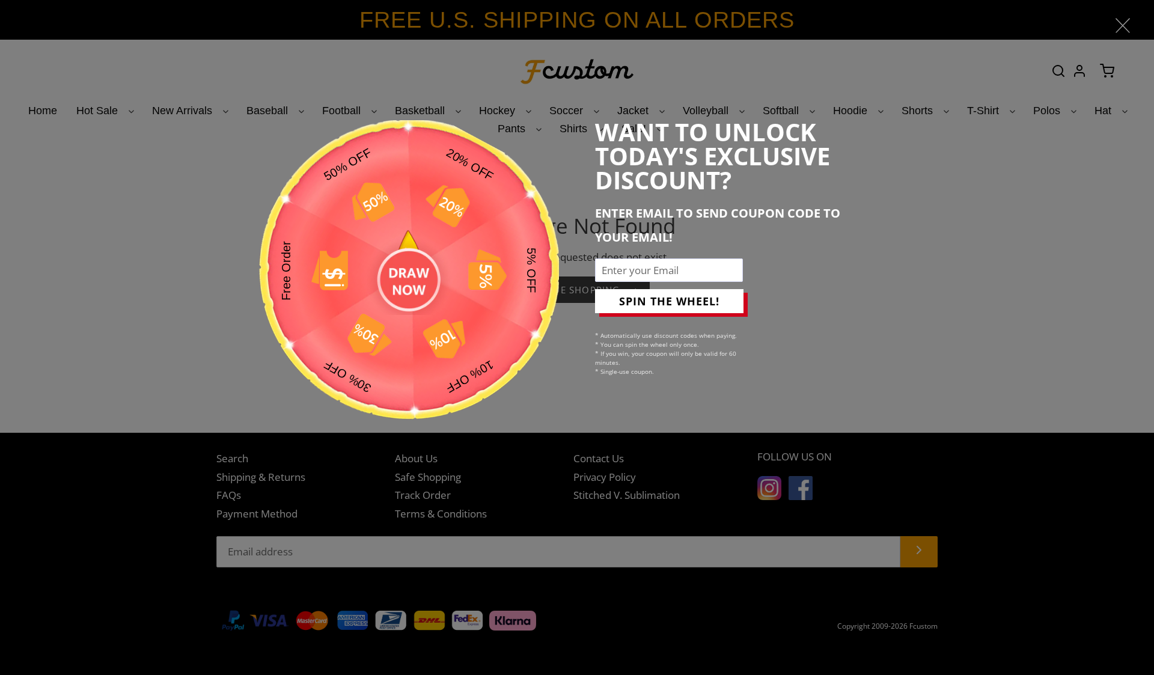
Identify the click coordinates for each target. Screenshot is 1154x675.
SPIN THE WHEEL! (669, 301)
